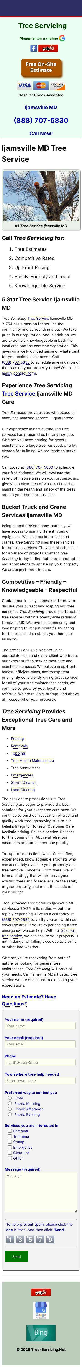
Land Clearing (23, 789)
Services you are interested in (31, 1125)
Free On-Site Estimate (41, 67)
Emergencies (22, 775)
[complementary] (41, 1143)
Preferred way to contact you (31, 1092)
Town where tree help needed (32, 1074)
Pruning (17, 738)
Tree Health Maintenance (32, 760)
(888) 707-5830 (41, 120)
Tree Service (38, 318)
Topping (18, 753)
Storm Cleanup (24, 782)
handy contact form (19, 373)
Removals (19, 746)
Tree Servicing (42, 25)
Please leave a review (39, 38)
